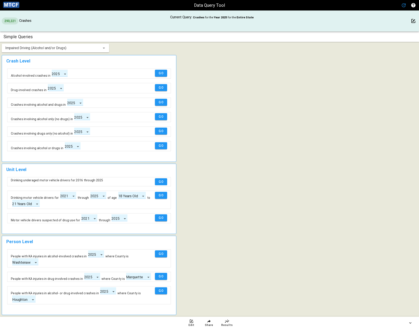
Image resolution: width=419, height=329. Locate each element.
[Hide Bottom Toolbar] (410, 323)
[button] (404, 5)
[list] (89, 111)
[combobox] (55, 48)
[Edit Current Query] (413, 21)
